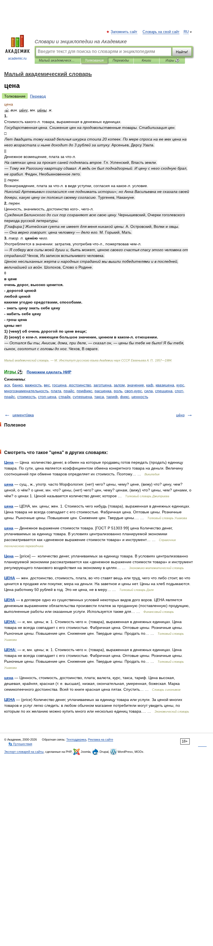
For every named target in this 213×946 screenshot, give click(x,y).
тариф (112, 396)
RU (186, 32)
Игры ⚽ (172, 60)
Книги (146, 60)
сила (148, 391)
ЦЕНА (9, 578)
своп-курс (133, 391)
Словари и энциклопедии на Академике (81, 41)
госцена (59, 385)
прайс (69, 391)
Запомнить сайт (124, 32)
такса (99, 396)
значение (135, 385)
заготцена (102, 385)
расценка (103, 391)
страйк (64, 396)
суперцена (82, 396)
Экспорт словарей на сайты (24, 751)
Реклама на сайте (100, 739)
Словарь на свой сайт (161, 32)
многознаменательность (26, 391)
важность (33, 385)
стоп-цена (47, 396)
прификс (84, 391)
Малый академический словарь (57, 60)
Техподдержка (76, 739)
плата (56, 391)
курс (180, 385)
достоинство (80, 385)
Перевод (38, 96)
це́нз (180, 415)
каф (149, 385)
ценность (139, 396)
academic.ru (17, 58)
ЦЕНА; (10, 621)
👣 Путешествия (20, 744)
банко (17, 385)
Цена (9, 462)
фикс (124, 396)
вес (47, 385)
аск (7, 385)
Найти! (182, 52)
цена (8, 484)
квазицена (165, 385)
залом (119, 385)
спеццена (164, 391)
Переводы (121, 60)
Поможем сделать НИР (49, 372)
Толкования (94, 60)
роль (118, 391)
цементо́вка (23, 415)
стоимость (26, 396)
